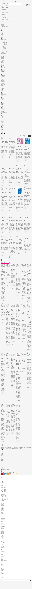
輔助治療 (2, 72)
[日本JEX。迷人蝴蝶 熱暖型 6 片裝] (18, 265)
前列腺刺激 (2, 58)
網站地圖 (2, 455)
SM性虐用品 (2, 98)
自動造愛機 (2, 85)
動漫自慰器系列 (3, 46)
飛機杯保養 (2, 576)
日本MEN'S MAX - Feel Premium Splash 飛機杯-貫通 (27, 171)
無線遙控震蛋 (2, 88)
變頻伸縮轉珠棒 (3, 76)
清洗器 (2, 127)
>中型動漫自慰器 (3, 49)
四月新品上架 (2, 34)
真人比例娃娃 (2, 52)
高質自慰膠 (6, 26)
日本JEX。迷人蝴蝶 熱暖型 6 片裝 (18, 272)
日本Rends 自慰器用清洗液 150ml (3, 412)
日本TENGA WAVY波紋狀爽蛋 (27, 240)
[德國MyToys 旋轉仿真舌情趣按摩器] (8, 354)
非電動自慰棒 (2, 80)
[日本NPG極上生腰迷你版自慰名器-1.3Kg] (18, 305)
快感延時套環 (2, 71)
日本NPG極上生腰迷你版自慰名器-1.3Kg (18, 312)
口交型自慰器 (2, 57)
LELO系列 (2, 113)
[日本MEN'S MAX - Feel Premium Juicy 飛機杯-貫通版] (2, 166)
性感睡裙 (2, 118)
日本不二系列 (2, 558)
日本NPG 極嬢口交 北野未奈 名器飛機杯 (29, 361)
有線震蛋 (2, 87)
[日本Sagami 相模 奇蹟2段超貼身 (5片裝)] (13, 354)
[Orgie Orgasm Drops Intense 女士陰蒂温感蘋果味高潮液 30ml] (24, 306)
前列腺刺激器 (2, 103)
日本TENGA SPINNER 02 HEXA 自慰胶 (19, 219)
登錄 (3, 0)
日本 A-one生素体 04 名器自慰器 (12, 143)
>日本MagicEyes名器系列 (4, 498)
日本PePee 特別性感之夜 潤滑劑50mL (29, 272)
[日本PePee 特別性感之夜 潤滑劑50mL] (29, 265)
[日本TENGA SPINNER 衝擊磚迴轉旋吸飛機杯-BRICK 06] (2, 237)
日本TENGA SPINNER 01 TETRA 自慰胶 (12, 219)
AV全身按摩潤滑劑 (3, 94)
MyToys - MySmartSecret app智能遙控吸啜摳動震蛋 (25, 361)
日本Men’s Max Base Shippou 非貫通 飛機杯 (19, 198)
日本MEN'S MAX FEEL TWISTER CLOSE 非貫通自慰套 (12, 195)
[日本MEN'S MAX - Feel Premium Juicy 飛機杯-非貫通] (10, 166)
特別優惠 (2, 459)
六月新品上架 (2, 32)
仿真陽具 (2, 79)
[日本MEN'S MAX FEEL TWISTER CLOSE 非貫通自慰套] (12, 188)
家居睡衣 (2, 117)
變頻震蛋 (2, 90)
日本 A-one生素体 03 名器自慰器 (4, 143)
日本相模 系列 (3, 108)
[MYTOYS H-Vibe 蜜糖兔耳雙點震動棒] (13, 405)
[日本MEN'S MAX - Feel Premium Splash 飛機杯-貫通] (25, 166)
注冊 (1, 0)
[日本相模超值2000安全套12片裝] (13, 265)
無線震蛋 (2, 89)
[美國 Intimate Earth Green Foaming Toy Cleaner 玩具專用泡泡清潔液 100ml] (29, 306)
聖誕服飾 (2, 122)
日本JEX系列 (2, 109)
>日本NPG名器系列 (4, 43)
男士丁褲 (2, 61)
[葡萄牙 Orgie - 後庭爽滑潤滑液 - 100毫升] (18, 405)
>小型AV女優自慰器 (4, 42)
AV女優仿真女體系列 (3, 39)
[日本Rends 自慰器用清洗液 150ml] (3, 405)
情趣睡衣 (2, 567)
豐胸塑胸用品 (2, 530)
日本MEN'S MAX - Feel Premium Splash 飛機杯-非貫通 (4, 195)
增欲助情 (2, 64)
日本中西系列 (2, 111)
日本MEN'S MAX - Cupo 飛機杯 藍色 (27, 148)
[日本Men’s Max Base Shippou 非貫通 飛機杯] (18, 194)
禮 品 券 (2, 458)
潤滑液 (2, 93)
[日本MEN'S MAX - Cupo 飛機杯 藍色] (25, 144)
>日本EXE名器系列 (4, 44)
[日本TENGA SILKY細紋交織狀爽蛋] (4, 214)
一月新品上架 (2, 484)
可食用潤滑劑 (2, 95)
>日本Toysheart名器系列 (4, 51)
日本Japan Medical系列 (4, 112)
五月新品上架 (2, 33)
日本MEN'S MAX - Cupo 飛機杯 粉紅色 (19, 148)
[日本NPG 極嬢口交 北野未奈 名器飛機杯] (29, 354)
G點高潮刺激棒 (3, 75)
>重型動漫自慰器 (3, 47)
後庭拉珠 (2, 104)
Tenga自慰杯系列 (3, 53)
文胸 (1, 120)
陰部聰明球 (2, 83)
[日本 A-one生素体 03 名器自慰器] (4, 138)
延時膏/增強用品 (3, 67)
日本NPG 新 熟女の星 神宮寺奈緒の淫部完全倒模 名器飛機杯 (3, 363)
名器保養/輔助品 (3, 62)
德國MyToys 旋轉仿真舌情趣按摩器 (8, 361)
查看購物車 (2, 25)
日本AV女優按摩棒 (3, 78)
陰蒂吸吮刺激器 (3, 81)
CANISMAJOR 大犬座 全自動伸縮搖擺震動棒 (4, 312)
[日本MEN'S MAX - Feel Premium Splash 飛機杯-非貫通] (4, 188)
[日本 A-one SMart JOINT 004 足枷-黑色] (13, 305)
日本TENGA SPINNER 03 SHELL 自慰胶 (27, 219)
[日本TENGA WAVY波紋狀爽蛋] (27, 235)
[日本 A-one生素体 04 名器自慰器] (12, 138)
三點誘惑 (2, 116)
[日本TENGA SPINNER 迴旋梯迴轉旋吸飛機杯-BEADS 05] (10, 237)
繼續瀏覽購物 (2, 24)
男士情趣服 (2, 121)
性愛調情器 (2, 99)
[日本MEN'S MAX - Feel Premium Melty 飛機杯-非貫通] (18, 166)
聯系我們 (2, 454)
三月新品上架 (2, 35)
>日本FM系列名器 (3, 493)
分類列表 (3, 21)
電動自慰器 (2, 56)
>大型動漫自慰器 (3, 48)
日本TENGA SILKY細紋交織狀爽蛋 (4, 219)
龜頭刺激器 (2, 55)
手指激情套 (2, 60)
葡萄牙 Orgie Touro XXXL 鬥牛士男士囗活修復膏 (8, 274)
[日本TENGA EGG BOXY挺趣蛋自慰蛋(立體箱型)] (27, 188)
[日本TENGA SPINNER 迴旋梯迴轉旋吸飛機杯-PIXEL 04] (18, 237)
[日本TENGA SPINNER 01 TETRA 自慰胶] (12, 214)
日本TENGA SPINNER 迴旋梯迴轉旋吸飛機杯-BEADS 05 (12, 242)
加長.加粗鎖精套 (3, 70)
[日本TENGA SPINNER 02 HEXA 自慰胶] (19, 214)
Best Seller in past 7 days (5, 263)
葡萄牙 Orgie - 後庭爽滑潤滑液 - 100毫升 (18, 412)
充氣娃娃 (2, 507)
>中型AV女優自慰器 (4, 41)
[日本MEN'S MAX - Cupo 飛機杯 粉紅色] (18, 144)
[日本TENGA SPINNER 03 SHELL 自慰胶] (27, 214)
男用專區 (3, 26)
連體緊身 (2, 124)
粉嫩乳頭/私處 (3, 84)
